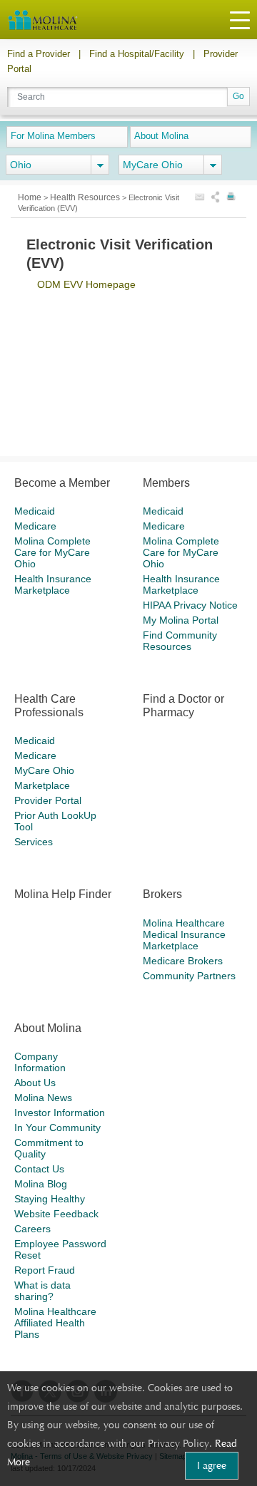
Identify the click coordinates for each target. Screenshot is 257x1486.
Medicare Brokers (183, 960)
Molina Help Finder (62, 894)
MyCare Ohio (44, 770)
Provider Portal (47, 800)
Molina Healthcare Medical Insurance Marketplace (184, 934)
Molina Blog (40, 1184)
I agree (211, 1465)
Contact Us (39, 1169)
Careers (32, 1228)
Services (33, 841)
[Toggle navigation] (240, 19)
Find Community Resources (180, 640)
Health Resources (86, 197)
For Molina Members (53, 135)
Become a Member (62, 483)
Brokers (162, 894)
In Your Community (57, 1127)
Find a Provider (38, 53)
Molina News (43, 1097)
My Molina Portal (180, 620)
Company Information (40, 1062)
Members (166, 483)
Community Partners (189, 975)
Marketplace (42, 785)
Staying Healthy (49, 1198)
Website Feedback (56, 1213)
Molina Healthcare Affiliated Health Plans (55, 1323)
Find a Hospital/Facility (136, 53)
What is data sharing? (42, 1290)
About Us (35, 1082)
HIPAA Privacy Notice (190, 605)
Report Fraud (44, 1270)
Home (31, 197)
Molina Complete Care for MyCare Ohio (52, 552)
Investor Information (59, 1112)
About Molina (161, 135)
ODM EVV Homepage (86, 284)
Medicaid (34, 511)
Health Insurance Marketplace (52, 584)
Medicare (35, 526)
